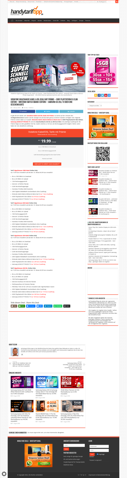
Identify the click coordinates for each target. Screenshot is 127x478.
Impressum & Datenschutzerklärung (99, 475)
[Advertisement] (63, 39)
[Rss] (97, 2)
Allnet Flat (26, 20)
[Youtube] (103, 2)
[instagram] (105, 2)
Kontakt (76, 1)
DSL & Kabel (19, 20)
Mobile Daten (47, 20)
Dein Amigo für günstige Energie (73, 456)
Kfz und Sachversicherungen (72, 459)
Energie (81, 20)
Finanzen (87, 20)
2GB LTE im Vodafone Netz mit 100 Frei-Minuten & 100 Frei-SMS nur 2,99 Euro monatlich (22, 364)
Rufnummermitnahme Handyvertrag (53, 1)
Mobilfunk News (68, 465)
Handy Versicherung (21, 1)
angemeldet (37, 432)
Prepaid (34, 20)
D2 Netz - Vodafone (28, 107)
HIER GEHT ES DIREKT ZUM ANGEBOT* (47, 164)
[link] (103, 126)
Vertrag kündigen (68, 1)
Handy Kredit (31, 1)
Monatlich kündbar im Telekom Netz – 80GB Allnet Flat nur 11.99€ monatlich (108, 172)
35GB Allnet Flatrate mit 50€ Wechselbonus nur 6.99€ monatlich (70, 392)
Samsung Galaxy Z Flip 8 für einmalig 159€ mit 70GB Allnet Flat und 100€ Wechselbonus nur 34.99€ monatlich (72, 416)
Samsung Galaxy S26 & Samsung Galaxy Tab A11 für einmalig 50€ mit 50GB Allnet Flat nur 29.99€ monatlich (46, 392)
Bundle (40, 20)
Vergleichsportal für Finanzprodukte (74, 462)
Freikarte (63, 20)
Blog (68, 20)
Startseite (12, 20)
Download (38, 1)
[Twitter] (101, 2)
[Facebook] (99, 2)
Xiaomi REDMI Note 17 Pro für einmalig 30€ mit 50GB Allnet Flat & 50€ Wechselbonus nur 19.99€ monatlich (47, 416)
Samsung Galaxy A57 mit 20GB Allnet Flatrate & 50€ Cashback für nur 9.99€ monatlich (22, 392)
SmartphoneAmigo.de (94, 225)
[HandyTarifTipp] (26, 10)
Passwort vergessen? (96, 460)
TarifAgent (74, 20)
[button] (116, 1)
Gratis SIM (55, 20)
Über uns (12, 1)
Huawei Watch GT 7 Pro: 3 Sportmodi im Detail (102, 239)
